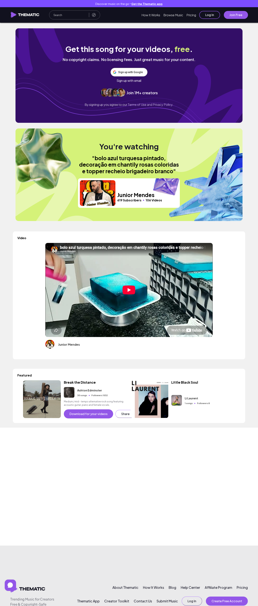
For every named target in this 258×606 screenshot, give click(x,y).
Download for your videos (88, 414)
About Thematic (125, 587)
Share (125, 414)
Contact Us (143, 601)
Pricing (191, 15)
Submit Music (167, 601)
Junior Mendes (69, 344)
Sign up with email (129, 81)
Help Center (190, 587)
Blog (172, 587)
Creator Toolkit (116, 601)
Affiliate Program (218, 587)
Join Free (235, 15)
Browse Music (173, 15)
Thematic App (88, 601)
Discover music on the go (129, 3)
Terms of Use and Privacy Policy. (150, 105)
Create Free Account (227, 601)
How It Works (150, 15)
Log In (209, 15)
